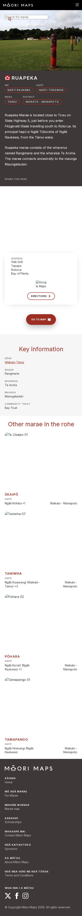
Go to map (38, 319)
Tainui (12, 101)
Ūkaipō (11, 494)
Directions (39, 296)
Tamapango (16, 739)
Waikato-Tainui (14, 362)
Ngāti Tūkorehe (51, 90)
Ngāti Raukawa (19, 90)
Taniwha (13, 573)
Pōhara (12, 656)
